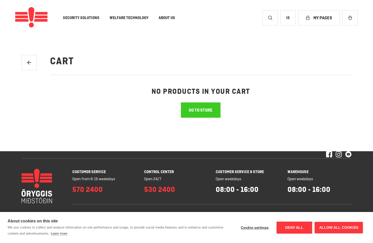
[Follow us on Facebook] (329, 154)
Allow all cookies (338, 228)
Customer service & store (240, 171)
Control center (159, 171)
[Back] (29, 62)
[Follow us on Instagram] (339, 154)
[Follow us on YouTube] (348, 154)
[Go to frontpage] (31, 17)
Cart (62, 61)
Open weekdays (228, 179)
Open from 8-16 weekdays (93, 179)
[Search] (270, 17)
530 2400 (159, 189)
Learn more (59, 233)
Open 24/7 (152, 179)
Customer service (89, 171)
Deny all (294, 228)
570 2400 (87, 189)
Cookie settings (255, 228)
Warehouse (298, 171)
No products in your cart (200, 91)
